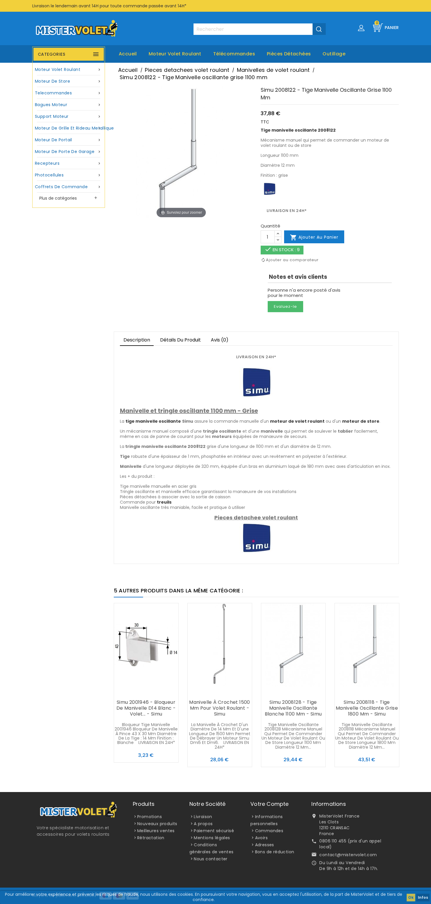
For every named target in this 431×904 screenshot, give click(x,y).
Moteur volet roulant (175, 53)
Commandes (269, 831)
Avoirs (261, 838)
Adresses (264, 845)
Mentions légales (212, 838)
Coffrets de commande (68, 187)
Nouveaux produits (157, 824)
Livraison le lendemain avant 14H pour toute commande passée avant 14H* (109, 6)
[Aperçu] (157, 691)
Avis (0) (219, 340)
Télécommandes (234, 53)
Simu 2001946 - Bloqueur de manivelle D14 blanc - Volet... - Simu (146, 708)
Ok (411, 897)
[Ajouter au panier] (134, 691)
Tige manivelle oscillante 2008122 (298, 130)
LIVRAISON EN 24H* (287, 210)
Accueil (128, 53)
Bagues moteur (68, 105)
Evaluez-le (285, 306)
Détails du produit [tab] (180, 340)
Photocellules (68, 175)
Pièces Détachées (289, 53)
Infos (423, 897)
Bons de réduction (274, 852)
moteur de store (360, 421)
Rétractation (150, 838)
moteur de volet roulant (297, 421)
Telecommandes (68, 93)
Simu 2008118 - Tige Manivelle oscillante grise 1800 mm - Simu (367, 708)
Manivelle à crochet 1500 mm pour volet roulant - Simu (219, 708)
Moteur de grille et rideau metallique (69, 128)
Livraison (203, 817)
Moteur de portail (68, 140)
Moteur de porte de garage (68, 151)
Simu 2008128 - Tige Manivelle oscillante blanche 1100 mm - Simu (293, 708)
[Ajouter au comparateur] (146, 691)
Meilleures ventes (156, 831)
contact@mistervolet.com (348, 855)
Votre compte (269, 804)
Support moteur (68, 116)
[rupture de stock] (208, 691)
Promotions (149, 817)
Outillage (334, 53)
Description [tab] (136, 340)
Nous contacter (211, 859)
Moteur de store (68, 81)
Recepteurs (68, 163)
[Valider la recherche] (319, 29)
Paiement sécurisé (214, 831)
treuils (164, 502)
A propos (203, 824)
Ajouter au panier (314, 237)
